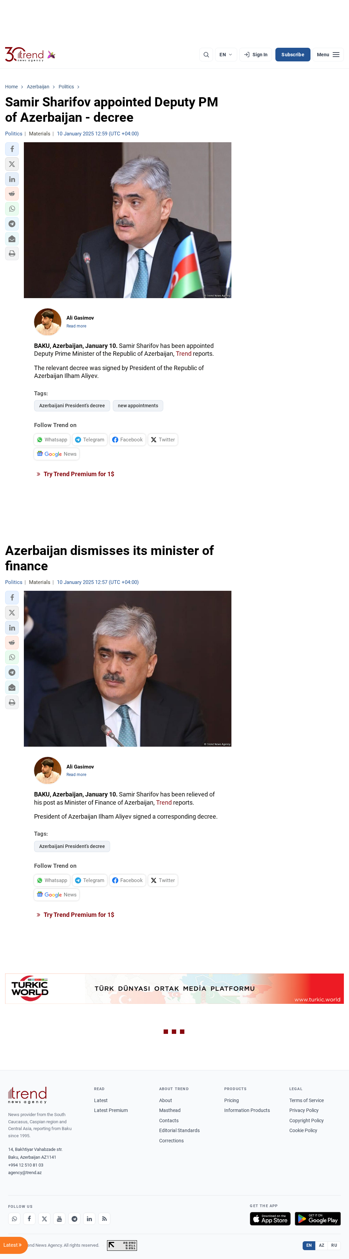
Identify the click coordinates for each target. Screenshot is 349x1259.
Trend (184, 353)
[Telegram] (74, 1219)
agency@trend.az (25, 1172)
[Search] (206, 54)
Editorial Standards (179, 1130)
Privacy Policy (304, 1110)
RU (334, 1245)
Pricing (231, 1100)
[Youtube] (59, 1219)
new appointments (138, 405)
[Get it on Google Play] (318, 1219)
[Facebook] (29, 1219)
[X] (44, 1219)
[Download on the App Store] (270, 1219)
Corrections (171, 1140)
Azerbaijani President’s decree (72, 405)
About (165, 1100)
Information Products (247, 1110)
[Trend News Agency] (27, 1095)
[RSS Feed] (104, 1219)
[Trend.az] (30, 54)
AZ (321, 1245)
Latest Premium (111, 1110)
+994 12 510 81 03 (25, 1165)
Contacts (169, 1120)
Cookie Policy (303, 1130)
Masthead (170, 1110)
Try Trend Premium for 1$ (78, 474)
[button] (11, 149)
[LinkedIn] (89, 1219)
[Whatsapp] (14, 1219)
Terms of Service (306, 1100)
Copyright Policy (306, 1120)
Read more (76, 326)
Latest (101, 1100)
